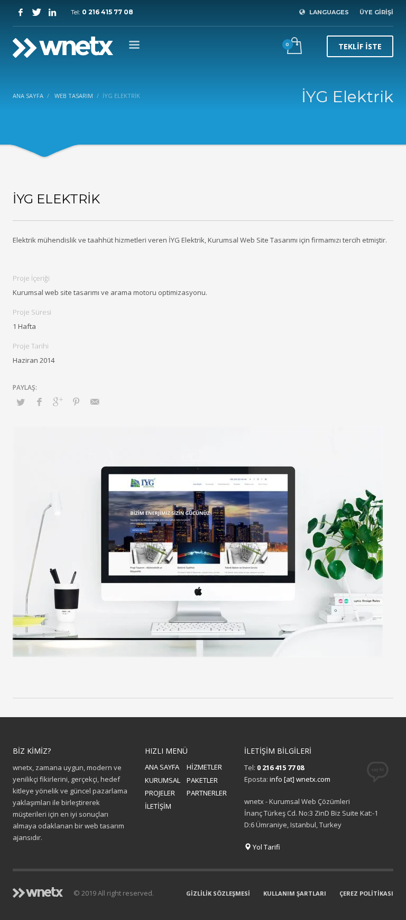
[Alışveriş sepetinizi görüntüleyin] (294, 46)
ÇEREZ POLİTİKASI (366, 893)
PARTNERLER (207, 793)
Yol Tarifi (265, 847)
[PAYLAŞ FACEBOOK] (39, 401)
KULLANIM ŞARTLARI (294, 893)
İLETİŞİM (158, 806)
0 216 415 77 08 (107, 12)
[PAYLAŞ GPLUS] (58, 401)
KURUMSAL (162, 780)
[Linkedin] (52, 12)
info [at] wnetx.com (300, 779)
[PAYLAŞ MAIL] (95, 401)
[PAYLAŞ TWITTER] (21, 402)
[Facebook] (21, 12)
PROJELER (160, 793)
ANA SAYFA (162, 767)
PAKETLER (202, 780)
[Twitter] (36, 12)
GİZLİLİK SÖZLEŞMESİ (218, 893)
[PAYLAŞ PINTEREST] (76, 401)
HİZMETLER (204, 767)
